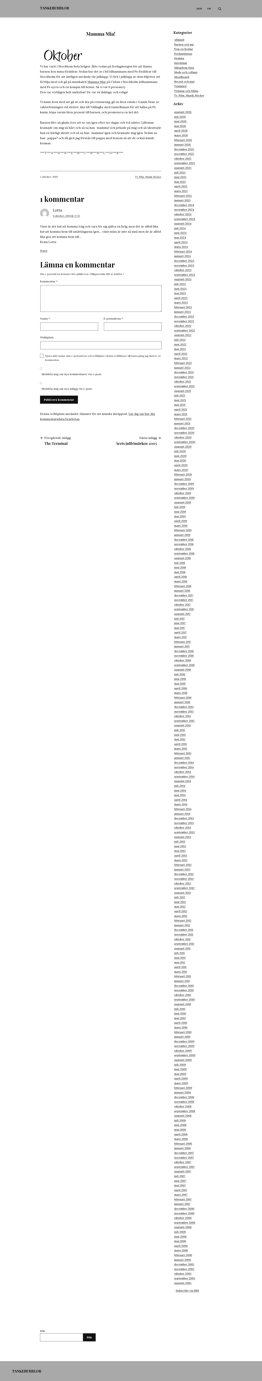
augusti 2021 (182, 391)
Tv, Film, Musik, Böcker (148, 176)
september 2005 (184, 1278)
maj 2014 (180, 795)
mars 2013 (180, 860)
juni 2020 (180, 456)
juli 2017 (179, 618)
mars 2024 (181, 246)
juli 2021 (179, 395)
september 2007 (184, 1167)
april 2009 (181, 1078)
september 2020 (184, 442)
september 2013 (184, 832)
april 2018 (180, 576)
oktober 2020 (182, 437)
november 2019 (184, 488)
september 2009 (184, 1055)
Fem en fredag (183, 49)
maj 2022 (180, 349)
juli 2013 (179, 841)
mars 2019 (180, 525)
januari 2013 (182, 869)
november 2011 (183, 934)
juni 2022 (180, 344)
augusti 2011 (182, 948)
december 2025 (184, 149)
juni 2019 (180, 511)
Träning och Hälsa (186, 91)
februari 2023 (183, 307)
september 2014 (184, 776)
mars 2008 (181, 1139)
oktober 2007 (182, 1162)
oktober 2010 (182, 995)
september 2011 (184, 943)
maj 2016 (180, 683)
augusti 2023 (182, 279)
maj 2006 (180, 1241)
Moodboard (181, 77)
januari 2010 (182, 1036)
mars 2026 (181, 135)
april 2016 (180, 688)
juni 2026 (180, 121)
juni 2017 (180, 623)
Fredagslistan (183, 53)
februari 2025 (183, 195)
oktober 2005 (182, 1273)
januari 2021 (182, 423)
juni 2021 (180, 400)
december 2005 (184, 1264)
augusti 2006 (183, 1227)
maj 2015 (179, 739)
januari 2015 (182, 758)
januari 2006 (182, 1259)
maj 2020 (180, 460)
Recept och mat (184, 81)
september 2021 (184, 386)
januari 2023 (182, 311)
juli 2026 (180, 116)
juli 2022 (180, 339)
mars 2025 (181, 191)
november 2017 (183, 600)
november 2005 (184, 1269)
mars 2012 (180, 916)
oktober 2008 (182, 1106)
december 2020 (184, 428)
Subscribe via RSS (187, 1290)
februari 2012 (182, 920)
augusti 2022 (182, 335)
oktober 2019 (182, 493)
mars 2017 (180, 637)
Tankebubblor (54, 7)
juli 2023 (180, 284)
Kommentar (48, 281)
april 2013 (180, 855)
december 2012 (184, 874)
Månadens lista (184, 67)
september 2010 (184, 999)
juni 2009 (180, 1069)
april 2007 (180, 1190)
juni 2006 (180, 1236)
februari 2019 (182, 530)
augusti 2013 (182, 837)
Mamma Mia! (96, 82)
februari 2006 (183, 1255)
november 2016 (184, 655)
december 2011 (183, 929)
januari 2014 (182, 813)
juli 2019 (179, 507)
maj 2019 (180, 516)
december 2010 (184, 985)
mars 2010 (180, 1027)
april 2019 (180, 521)
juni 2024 (180, 232)
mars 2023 (181, 302)
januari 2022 (182, 367)
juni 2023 (180, 288)
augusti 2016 (182, 669)
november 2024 (184, 209)
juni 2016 (180, 679)
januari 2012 (182, 925)
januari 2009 (182, 1092)
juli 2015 (179, 730)
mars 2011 (180, 971)
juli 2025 (180, 172)
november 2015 (184, 711)
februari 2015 (182, 753)
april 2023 (181, 298)
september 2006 (184, 1222)
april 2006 (181, 1246)
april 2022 (180, 353)
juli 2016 (179, 674)
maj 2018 (179, 572)
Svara (43, 250)
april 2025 (180, 186)
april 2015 (180, 744)
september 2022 (184, 330)
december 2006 (184, 1208)
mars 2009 (181, 1083)
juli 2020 (180, 451)
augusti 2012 (182, 892)
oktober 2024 (182, 214)
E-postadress (113, 318)
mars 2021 (180, 414)
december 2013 (184, 818)
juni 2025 (180, 177)
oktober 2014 (182, 771)
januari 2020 (182, 479)
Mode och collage (186, 72)
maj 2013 (180, 850)
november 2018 (184, 544)
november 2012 (184, 878)
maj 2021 (179, 404)
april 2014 (180, 799)
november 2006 (184, 1213)
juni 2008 (180, 1125)
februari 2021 (182, 418)
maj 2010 (180, 1018)
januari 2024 (182, 256)
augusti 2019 (182, 502)
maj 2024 (180, 237)
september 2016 (184, 665)
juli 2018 (179, 563)
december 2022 (184, 316)
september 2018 (184, 553)
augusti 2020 (182, 446)
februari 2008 (183, 1143)
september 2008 (184, 1111)
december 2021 (184, 372)
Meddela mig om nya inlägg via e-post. (67, 388)
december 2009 (184, 1041)
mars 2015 (180, 748)
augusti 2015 (182, 725)
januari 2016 (182, 702)
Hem (199, 8)
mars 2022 (181, 358)
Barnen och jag (184, 44)
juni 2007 (180, 1180)
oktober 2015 (182, 716)
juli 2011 (179, 953)
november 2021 (184, 377)
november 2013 (184, 823)
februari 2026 (183, 140)
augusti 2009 (183, 1060)
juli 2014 (179, 785)
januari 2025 (182, 200)
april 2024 (181, 242)
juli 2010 (179, 1009)
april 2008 (181, 1134)
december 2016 (184, 651)
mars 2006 (181, 1250)
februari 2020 (183, 474)
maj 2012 (179, 906)
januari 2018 (182, 590)
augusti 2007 (182, 1171)
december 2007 (184, 1153)
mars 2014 (180, 804)
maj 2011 (179, 962)
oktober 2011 (182, 939)
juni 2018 (180, 567)
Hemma (179, 58)
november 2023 (184, 265)
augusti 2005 (182, 1283)
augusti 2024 (182, 223)
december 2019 (184, 483)
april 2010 (180, 1022)
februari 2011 (182, 976)
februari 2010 (182, 1032)
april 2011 (180, 967)
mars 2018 (180, 581)
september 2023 (184, 274)
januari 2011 (182, 981)
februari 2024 (183, 251)
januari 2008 (182, 1148)
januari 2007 (182, 1204)
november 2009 (184, 1046)
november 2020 (184, 432)
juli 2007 (179, 1176)
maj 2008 (180, 1129)
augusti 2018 (182, 558)
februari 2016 (182, 697)
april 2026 (181, 130)
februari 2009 (183, 1088)
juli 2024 (180, 228)
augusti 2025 (182, 167)
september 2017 (184, 609)
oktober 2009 (183, 1050)
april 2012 (180, 911)
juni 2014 (180, 790)
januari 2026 (182, 144)
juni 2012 (180, 902)
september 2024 (184, 219)
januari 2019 (182, 535)
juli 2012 (179, 897)
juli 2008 (180, 1120)
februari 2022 (183, 363)
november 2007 (184, 1157)
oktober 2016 (182, 660)
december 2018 (184, 539)
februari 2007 (183, 1199)
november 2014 (184, 767)
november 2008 (184, 1101)
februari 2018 (182, 586)
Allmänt (179, 39)
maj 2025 (180, 181)
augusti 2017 (182, 614)
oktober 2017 (182, 604)
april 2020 (181, 465)
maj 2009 (180, 1074)
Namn (45, 318)
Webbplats (47, 337)
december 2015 (184, 706)
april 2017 (180, 632)
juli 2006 (180, 1232)
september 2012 (184, 888)
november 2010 (184, 990)
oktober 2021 (182, 381)
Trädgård (180, 86)
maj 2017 (179, 628)
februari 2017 (182, 641)
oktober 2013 (182, 827)
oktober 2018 (182, 549)
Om (209, 8)
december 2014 (184, 762)
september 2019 (184, 497)
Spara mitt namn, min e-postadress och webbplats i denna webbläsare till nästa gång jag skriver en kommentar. (103, 357)
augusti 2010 (182, 1004)
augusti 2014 (182, 781)
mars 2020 (181, 470)
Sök (42, 1331)
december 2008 (184, 1097)
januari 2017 (182, 646)
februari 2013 (182, 864)
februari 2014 (182, 809)
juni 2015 (180, 734)
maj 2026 (180, 126)
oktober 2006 (183, 1218)
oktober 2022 (182, 325)
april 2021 (180, 409)
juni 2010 (180, 1013)
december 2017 (183, 595)
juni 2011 (179, 957)
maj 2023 (180, 293)
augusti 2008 (182, 1115)
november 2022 (184, 321)
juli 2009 (180, 1064)
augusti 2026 (182, 112)
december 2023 (184, 260)
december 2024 (184, 205)
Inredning (180, 63)
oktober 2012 (182, 883)
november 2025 (184, 154)
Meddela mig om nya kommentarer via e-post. (72, 374)
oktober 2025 (182, 158)
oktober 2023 (182, 270)
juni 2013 (180, 846)
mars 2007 (181, 1194)
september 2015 (184, 720)
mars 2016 (180, 693)
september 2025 (184, 163)
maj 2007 (180, 1185)
